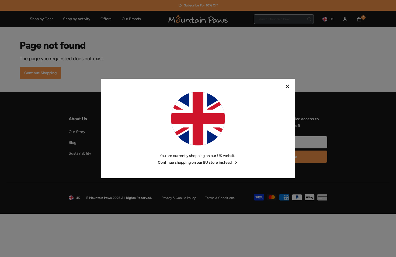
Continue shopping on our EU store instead (195, 162)
